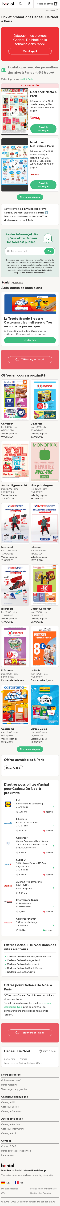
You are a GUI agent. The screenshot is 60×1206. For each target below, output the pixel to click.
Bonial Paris (9, 1059)
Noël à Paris (26, 79)
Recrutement (8, 1155)
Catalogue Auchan (10, 1124)
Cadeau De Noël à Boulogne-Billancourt (30, 956)
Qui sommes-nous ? (11, 1080)
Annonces (50, 11)
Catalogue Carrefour (11, 1111)
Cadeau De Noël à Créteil (21, 971)
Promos (23, 1059)
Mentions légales (9, 1188)
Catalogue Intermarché (12, 1128)
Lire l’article (30, 340)
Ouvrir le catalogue (43, 129)
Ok (49, 251)
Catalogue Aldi (8, 1133)
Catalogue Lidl (8, 1102)
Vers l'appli (30, 51)
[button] (30, 109)
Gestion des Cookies (40, 1193)
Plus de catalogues (30, 197)
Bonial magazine (9, 1084)
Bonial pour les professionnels (16, 1150)
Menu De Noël (13, 768)
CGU (3, 1193)
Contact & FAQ (8, 1146)
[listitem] (15, 409)
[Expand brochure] (14, 111)
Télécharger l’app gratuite (14, 1089)
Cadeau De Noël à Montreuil (23, 964)
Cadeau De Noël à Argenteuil (23, 960)
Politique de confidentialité (43, 1188)
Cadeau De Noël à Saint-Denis (24, 968)
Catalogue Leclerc (10, 1106)
